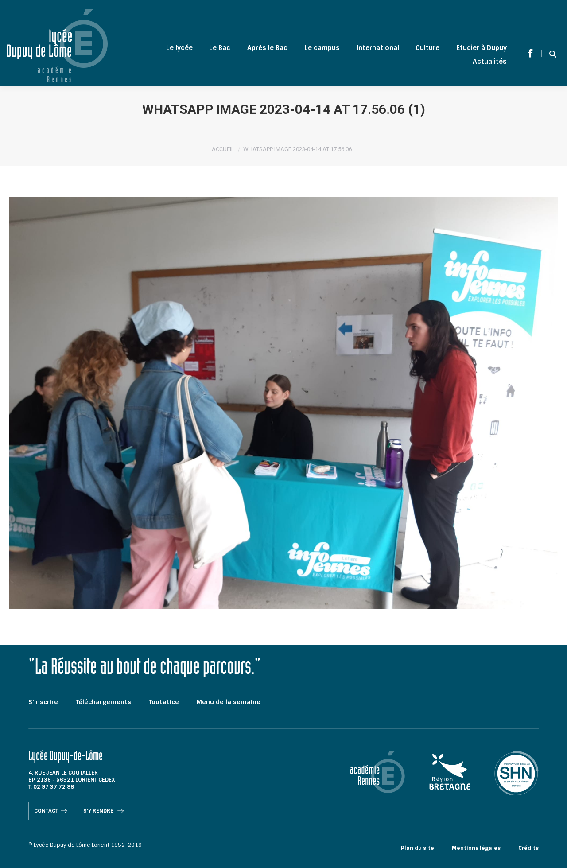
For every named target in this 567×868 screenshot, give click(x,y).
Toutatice (164, 702)
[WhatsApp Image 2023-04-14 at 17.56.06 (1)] (283, 403)
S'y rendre (99, 810)
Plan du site (417, 848)
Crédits (528, 848)
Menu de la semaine (228, 702)
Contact (46, 810)
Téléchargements (103, 702)
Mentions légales (476, 848)
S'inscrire (43, 702)
